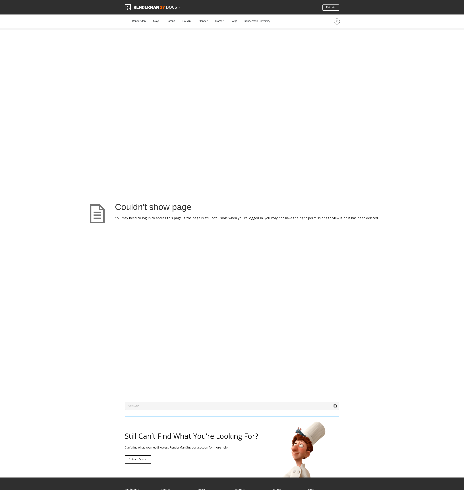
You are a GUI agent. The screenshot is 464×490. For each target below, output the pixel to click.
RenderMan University (257, 21)
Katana (171, 21)
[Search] (337, 21)
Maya (156, 21)
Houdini (186, 21)
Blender (203, 21)
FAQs (234, 21)
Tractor (219, 21)
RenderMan (139, 21)
